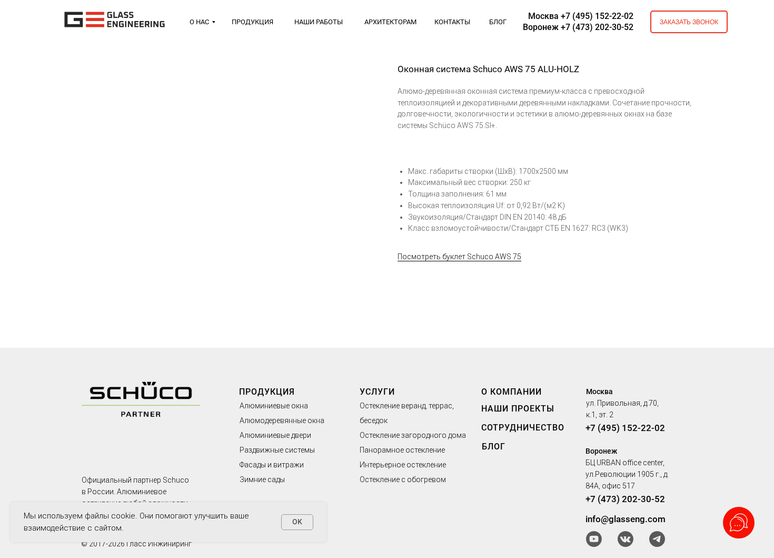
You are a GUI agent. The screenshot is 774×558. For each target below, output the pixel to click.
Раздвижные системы (277, 450)
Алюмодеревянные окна (282, 420)
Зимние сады (262, 479)
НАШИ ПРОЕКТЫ (517, 409)
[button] (689, 22)
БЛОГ (493, 447)
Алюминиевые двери (275, 435)
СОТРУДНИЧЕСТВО (522, 428)
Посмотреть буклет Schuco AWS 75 (459, 256)
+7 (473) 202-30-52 (625, 499)
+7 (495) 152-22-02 (625, 428)
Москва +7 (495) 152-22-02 (580, 16)
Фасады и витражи (272, 465)
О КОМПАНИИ (511, 392)
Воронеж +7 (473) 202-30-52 (578, 27)
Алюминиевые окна (274, 406)
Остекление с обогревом (403, 479)
